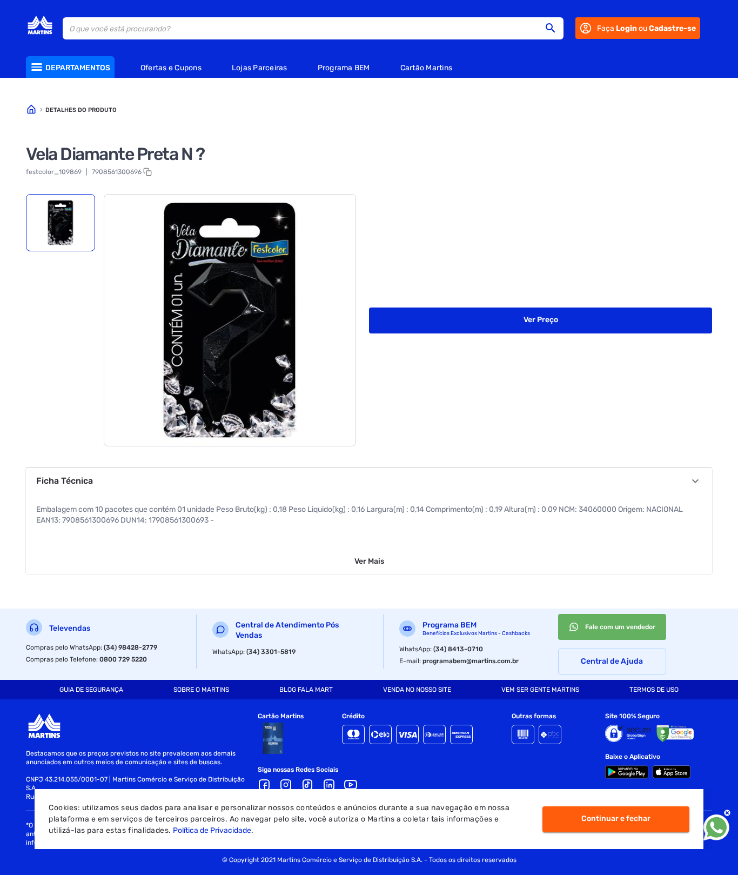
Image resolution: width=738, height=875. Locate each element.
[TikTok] (307, 784)
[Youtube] (350, 784)
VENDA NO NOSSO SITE (417, 689)
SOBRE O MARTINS (201, 689)
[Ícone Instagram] (285, 784)
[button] (553, 28)
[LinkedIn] (329, 784)
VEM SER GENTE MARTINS (540, 689)
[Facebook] (264, 784)
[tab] (60, 222)
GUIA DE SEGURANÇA (91, 689)
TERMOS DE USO (654, 689)
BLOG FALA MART (306, 689)
